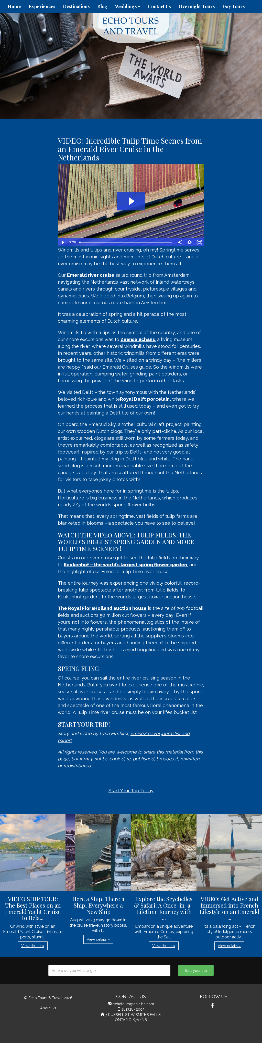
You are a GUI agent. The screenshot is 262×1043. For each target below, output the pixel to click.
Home (14, 6)
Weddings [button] (126, 6)
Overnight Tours (197, 6)
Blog (102, 6)
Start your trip (196, 971)
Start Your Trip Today (131, 790)
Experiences (42, 6)
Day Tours (233, 6)
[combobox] (109, 970)
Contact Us (159, 6)
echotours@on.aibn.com (133, 1004)
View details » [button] (32, 946)
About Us (48, 1008)
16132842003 (133, 1009)
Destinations (76, 6)
